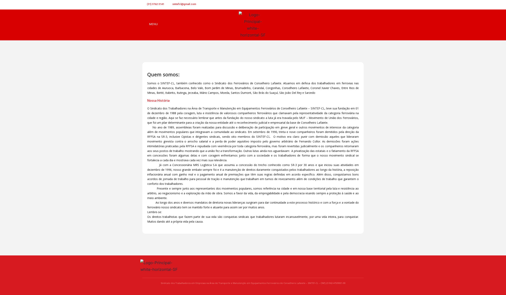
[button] (360, 25)
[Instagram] (361, 5)
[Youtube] (354, 5)
